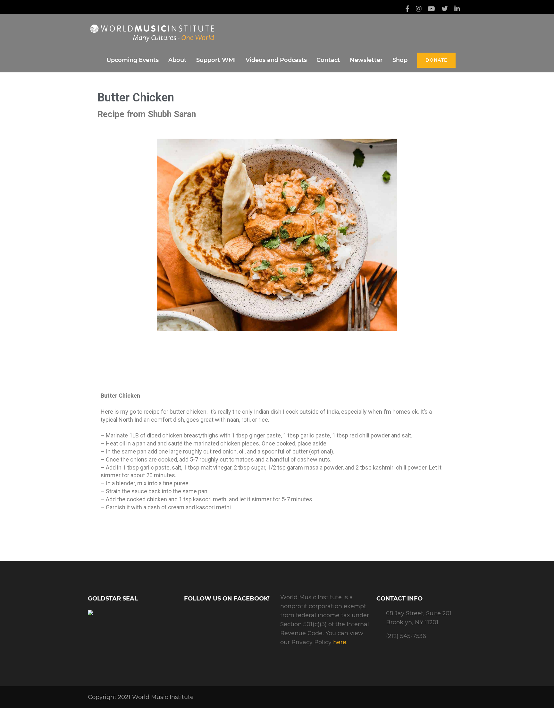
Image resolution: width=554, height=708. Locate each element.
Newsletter (366, 60)
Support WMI (216, 60)
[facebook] (407, 9)
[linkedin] (457, 9)
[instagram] (419, 9)
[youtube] (431, 9)
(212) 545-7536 (406, 636)
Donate (436, 60)
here (339, 642)
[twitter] (444, 9)
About (177, 60)
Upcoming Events (132, 60)
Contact (328, 60)
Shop (399, 60)
